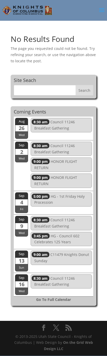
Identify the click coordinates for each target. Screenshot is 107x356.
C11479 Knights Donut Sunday (61, 257)
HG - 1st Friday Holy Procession (59, 199)
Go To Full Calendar (53, 299)
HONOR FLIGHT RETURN (55, 164)
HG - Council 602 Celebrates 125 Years (56, 239)
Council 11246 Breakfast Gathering (54, 125)
